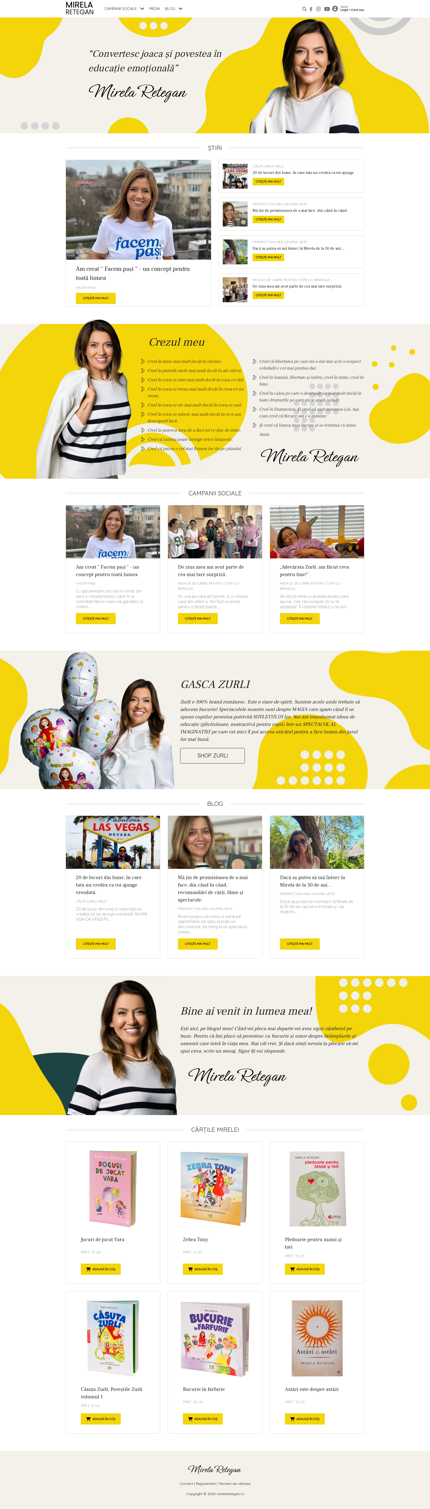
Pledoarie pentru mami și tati (317, 1212)
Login (344, 10)
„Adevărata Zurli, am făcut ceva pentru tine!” (317, 569)
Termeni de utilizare (234, 1483)
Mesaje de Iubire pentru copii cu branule (291, 280)
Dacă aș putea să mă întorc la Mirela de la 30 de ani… (291, 252)
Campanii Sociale (121, 8)
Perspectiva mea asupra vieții (280, 204)
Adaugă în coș (103, 1269)
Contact (186, 1483)
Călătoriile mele (268, 166)
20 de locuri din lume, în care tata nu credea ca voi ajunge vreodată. (291, 176)
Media (154, 8)
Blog (170, 8)
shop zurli (212, 755)
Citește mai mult (96, 298)
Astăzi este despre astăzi (317, 1362)
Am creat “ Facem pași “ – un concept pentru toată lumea (138, 233)
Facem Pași (85, 287)
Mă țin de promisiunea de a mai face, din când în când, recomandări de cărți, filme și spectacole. (291, 214)
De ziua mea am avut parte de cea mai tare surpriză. (291, 290)
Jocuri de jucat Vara (113, 1212)
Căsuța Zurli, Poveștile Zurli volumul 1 (113, 1362)
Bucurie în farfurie (215, 1362)
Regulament (206, 1483)
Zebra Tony (215, 1212)
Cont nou (357, 10)
